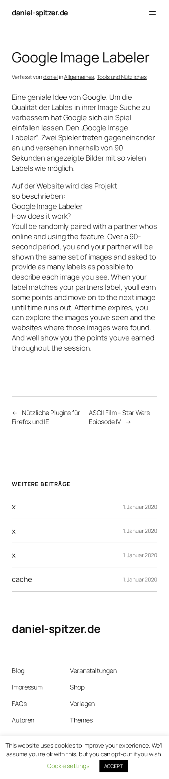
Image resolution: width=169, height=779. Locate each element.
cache (22, 579)
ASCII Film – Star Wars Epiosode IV (119, 417)
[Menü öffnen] (152, 13)
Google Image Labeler (47, 206)
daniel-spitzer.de (40, 12)
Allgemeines (79, 76)
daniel (50, 76)
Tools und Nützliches (122, 76)
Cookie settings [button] (68, 766)
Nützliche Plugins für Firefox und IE (46, 417)
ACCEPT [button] (113, 766)
